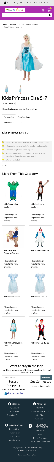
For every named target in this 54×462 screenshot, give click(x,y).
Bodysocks (14, 24)
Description (9, 117)
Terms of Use (14, 429)
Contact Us (39, 419)
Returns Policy (14, 436)
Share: (5, 103)
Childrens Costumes (29, 24)
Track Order (14, 411)
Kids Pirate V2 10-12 (40, 343)
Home (4, 24)
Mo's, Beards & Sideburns (40, 442)
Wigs (40, 434)
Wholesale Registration (40, 411)
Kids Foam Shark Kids (40, 250)
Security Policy (14, 440)
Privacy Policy (14, 433)
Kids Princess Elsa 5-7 (13, 27)
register (19, 109)
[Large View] (7, 89)
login (10, 109)
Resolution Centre (14, 415)
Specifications (24, 117)
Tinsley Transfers (40, 438)
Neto (34, 455)
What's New (40, 431)
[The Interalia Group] (15, 10)
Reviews (7, 122)
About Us (40, 408)
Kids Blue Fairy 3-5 (39, 296)
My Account (14, 408)
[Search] (50, 15)
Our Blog (40, 415)
